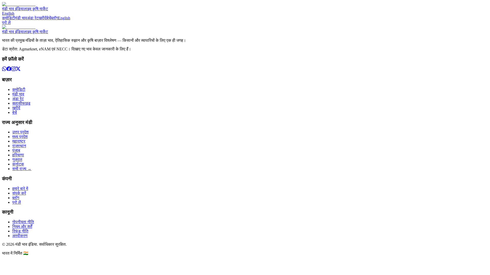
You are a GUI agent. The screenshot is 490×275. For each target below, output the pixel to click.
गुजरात (17, 159)
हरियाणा (18, 155)
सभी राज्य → (21, 169)
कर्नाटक (18, 164)
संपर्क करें (19, 193)
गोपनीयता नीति (23, 222)
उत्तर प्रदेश (20, 132)
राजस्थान (19, 146)
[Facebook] (9, 69)
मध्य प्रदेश (20, 136)
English (8, 13)
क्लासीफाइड (21, 103)
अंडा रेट (33, 18)
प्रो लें (6, 22)
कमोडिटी (8, 18)
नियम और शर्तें (22, 226)
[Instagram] (13, 69)
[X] (18, 69)
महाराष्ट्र (18, 141)
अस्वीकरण (20, 235)
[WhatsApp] (4, 69)
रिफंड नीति (20, 231)
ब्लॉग (54, 18)
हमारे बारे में (20, 188)
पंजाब (16, 150)
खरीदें (42, 18)
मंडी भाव (21, 18)
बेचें (48, 18)
